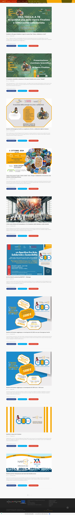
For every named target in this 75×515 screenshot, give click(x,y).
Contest (23, 1)
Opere (26, 1)
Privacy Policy (51, 503)
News (32, 1)
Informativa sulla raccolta (29, 513)
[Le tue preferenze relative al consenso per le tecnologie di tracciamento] (1, 513)
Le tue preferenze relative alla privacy (41, 513)
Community (19, 1)
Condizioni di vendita (52, 501)
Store (29, 1)
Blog (35, 1)
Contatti (38, 1)
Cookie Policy (51, 504)
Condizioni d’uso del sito (52, 500)
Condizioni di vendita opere (53, 502)
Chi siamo (9, 1)
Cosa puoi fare (14, 1)
